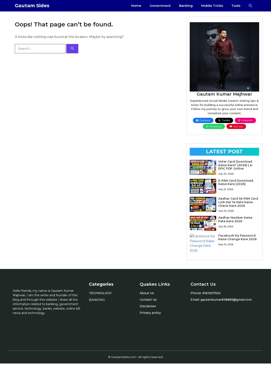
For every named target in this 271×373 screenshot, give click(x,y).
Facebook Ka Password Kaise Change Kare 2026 (237, 237)
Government (160, 6)
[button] (250, 5)
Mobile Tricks (212, 6)
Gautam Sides (32, 5)
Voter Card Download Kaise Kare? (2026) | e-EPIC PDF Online (235, 165)
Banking (186, 6)
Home (136, 6)
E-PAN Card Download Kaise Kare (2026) (235, 182)
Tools (235, 6)
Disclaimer (148, 306)
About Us (147, 293)
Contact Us (148, 300)
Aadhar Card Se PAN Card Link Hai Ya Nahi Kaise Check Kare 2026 (238, 202)
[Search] (72, 48)
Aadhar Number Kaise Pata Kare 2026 (235, 219)
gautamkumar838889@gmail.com (226, 300)
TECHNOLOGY (100, 293)
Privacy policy (150, 313)
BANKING (97, 300)
